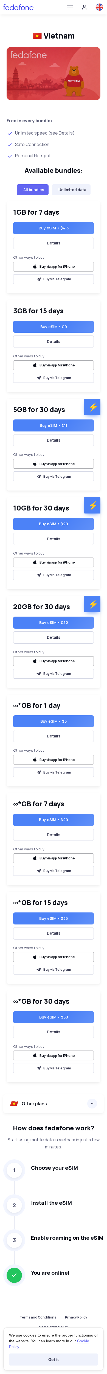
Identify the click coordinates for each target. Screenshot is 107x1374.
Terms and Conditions (38, 1317)
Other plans (28, 1103)
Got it (53, 1359)
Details (53, 243)
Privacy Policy (76, 1317)
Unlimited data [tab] (72, 189)
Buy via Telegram (57, 279)
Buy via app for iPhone (57, 266)
